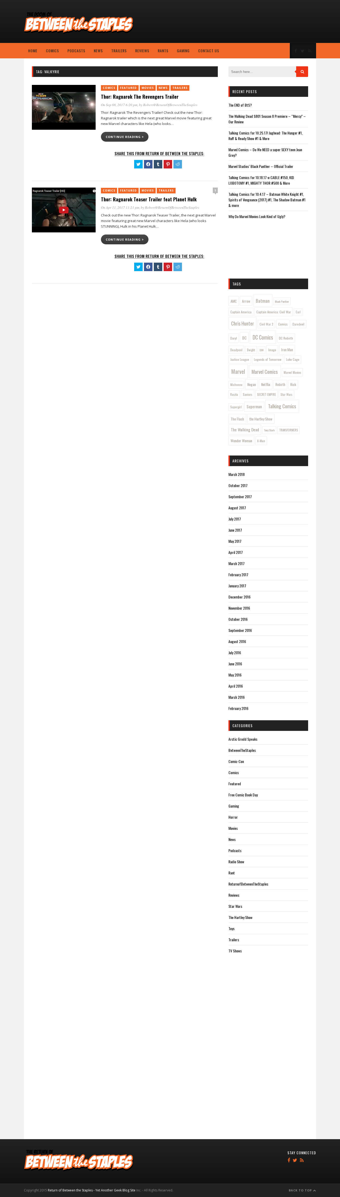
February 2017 (238, 574)
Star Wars (286, 394)
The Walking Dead (245, 429)
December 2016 (239, 597)
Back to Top (301, 1190)
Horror (233, 817)
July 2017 (234, 519)
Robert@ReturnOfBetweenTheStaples (170, 104)
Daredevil (298, 324)
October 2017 (238, 485)
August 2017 (237, 507)
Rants (163, 50)
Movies (148, 88)
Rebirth (280, 384)
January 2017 (237, 585)
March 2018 (236, 474)
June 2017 (235, 530)
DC (244, 338)
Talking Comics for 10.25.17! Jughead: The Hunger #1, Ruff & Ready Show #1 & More (265, 135)
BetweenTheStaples (242, 750)
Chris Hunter (242, 323)
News (98, 50)
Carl (298, 312)
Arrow (246, 301)
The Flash (237, 419)
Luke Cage (292, 359)
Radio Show (236, 861)
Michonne (236, 385)
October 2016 (238, 619)
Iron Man (287, 349)
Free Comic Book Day (243, 794)
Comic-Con (236, 761)
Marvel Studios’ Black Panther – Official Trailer (260, 166)
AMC (234, 301)
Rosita (234, 394)
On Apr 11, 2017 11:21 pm (120, 207)
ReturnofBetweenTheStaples (248, 884)
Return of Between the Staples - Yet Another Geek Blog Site (91, 1190)
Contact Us (208, 50)
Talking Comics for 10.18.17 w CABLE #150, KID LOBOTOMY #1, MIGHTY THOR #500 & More (261, 180)
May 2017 (234, 541)
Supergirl (236, 407)
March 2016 (236, 697)
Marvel (238, 371)
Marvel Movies (292, 372)
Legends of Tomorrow (267, 359)
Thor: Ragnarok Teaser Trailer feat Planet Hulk (149, 199)
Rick (293, 384)
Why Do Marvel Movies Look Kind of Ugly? (256, 216)
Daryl (233, 338)
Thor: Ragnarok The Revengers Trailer (139, 96)
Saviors (247, 394)
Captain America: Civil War (273, 311)
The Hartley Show (240, 917)
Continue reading (124, 137)
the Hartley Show (260, 419)
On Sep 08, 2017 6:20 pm (119, 104)
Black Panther (282, 301)
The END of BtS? (240, 105)
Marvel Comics (265, 371)
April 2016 (235, 686)
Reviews (142, 50)
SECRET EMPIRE (266, 394)
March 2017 (236, 563)
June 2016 (235, 663)
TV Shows (235, 950)
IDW (262, 350)
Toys (231, 928)
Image (272, 349)
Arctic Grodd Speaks (242, 739)
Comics (52, 50)
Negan (251, 384)
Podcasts (76, 50)
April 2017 (235, 552)
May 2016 (234, 675)
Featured (128, 88)
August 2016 (237, 641)
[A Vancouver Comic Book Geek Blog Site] (78, 32)
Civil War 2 (266, 324)
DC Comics (263, 337)
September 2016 (240, 630)
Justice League (239, 359)
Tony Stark (269, 430)
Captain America (241, 312)
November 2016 (239, 608)
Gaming (183, 50)
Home (32, 50)
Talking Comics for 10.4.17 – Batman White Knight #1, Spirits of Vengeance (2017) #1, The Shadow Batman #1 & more (266, 199)
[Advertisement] (273, 22)
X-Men (261, 440)
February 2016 (238, 708)
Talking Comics (282, 406)
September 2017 (240, 496)
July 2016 (234, 652)
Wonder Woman (241, 440)
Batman (263, 300)
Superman (254, 406)
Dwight (251, 350)
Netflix (265, 384)
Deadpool (236, 350)
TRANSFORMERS (288, 430)
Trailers (119, 50)
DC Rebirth (286, 338)
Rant (231, 872)
